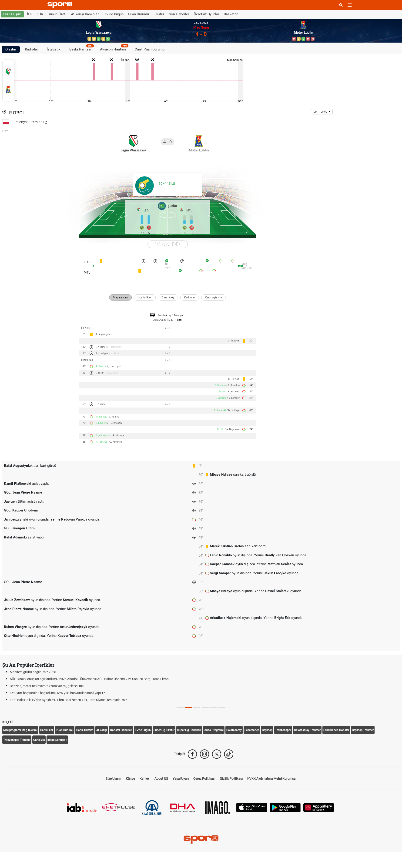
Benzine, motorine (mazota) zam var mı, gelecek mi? (47, 686)
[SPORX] (201, 839)
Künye (130, 778)
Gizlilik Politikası (231, 778)
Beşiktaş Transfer (363, 730)
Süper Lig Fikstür (164, 730)
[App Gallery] (318, 807)
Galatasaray (234, 730)
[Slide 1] (188, 707)
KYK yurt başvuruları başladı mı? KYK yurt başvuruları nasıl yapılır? (57, 693)
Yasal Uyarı (181, 778)
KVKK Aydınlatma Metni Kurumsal (271, 778)
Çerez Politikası (204, 778)
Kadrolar (31, 49)
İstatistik (53, 49)
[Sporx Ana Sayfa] (60, 5)
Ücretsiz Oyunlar (206, 14)
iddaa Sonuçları (57, 740)
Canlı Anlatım (85, 730)
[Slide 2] (196, 707)
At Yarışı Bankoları (85, 14)
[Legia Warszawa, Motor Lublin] (8, 80)
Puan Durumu (138, 14)
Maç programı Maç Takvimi (20, 730)
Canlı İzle (39, 740)
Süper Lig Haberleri (189, 730)
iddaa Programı (214, 730)
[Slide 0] (180, 707)
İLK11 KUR (35, 14)
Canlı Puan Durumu (149, 49)
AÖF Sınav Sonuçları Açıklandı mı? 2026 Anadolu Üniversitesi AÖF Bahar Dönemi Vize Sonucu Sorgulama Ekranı (89, 679)
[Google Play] (285, 807)
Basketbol (231, 14)
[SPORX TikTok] (229, 754)
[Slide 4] (213, 707)
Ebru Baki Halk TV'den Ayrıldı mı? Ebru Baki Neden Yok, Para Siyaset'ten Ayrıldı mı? (68, 700)
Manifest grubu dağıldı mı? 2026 (33, 672)
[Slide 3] (205, 707)
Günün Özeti (57, 14)
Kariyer (145, 778)
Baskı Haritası (80, 48)
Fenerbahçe (252, 730)
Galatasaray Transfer (307, 730)
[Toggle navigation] (350, 5)
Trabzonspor (283, 730)
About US (161, 778)
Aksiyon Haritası (113, 48)
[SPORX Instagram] (204, 754)
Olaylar (10, 49)
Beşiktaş (267, 730)
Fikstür (159, 14)
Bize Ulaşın (113, 778)
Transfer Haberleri (121, 730)
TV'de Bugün (114, 14)
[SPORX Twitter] (216, 754)
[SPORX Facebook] (192, 754)
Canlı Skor (46, 730)
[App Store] (251, 807)
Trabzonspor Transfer (16, 740)
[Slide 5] (221, 707)
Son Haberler (179, 14)
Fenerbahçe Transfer (336, 730)
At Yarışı (101, 730)
